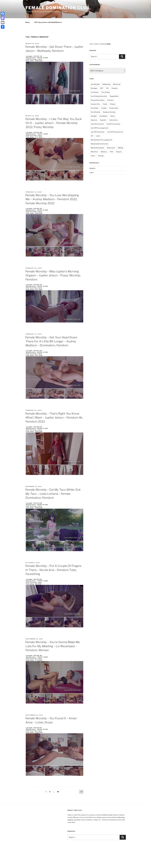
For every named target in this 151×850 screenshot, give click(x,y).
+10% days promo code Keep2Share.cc (48, 22)
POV (111, 152)
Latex (98, 136)
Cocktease (94, 92)
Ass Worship (95, 84)
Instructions (113, 120)
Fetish (105, 104)
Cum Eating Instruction (99, 96)
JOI (92, 136)
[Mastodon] (2, 18)
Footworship (113, 108)
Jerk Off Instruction (97, 132)
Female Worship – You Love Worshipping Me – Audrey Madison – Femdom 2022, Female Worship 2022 (52, 199)
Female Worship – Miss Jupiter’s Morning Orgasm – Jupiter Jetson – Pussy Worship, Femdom (53, 275)
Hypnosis (94, 120)
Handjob (94, 116)
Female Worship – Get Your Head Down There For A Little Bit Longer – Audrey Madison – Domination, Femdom (51, 341)
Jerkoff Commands (113, 124)
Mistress (104, 152)
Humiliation (103, 116)
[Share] (2, 27)
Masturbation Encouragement (101, 140)
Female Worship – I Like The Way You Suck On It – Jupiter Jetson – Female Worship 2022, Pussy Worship (53, 123)
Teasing (100, 156)
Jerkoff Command (97, 124)
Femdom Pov (95, 104)
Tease (93, 156)
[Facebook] (2, 13)
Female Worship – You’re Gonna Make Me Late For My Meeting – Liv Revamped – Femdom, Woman (52, 646)
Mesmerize (111, 148)
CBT (101, 88)
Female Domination (97, 100)
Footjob (103, 108)
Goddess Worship (109, 112)
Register (92, 168)
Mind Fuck (94, 152)
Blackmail (116, 84)
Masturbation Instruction (99, 144)
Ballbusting (106, 84)
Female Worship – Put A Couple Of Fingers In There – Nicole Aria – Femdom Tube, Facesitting (53, 570)
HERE (108, 44)
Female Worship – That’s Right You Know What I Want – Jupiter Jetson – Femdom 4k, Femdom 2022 (54, 417)
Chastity (114, 88)
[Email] (2, 22)
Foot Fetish (94, 108)
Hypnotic (103, 120)
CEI (107, 88)
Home (27, 22)
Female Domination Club (58, 7)
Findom (112, 104)
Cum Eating (105, 92)
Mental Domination (97, 148)
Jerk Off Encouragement (99, 128)
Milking (120, 148)
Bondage (94, 88)
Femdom (110, 100)
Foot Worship (95, 112)
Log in (92, 172)
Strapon (119, 152)
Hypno (112, 116)
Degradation (114, 96)
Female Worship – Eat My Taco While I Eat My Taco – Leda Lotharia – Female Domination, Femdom (53, 493)
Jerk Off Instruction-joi (115, 132)
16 (58, 792)
